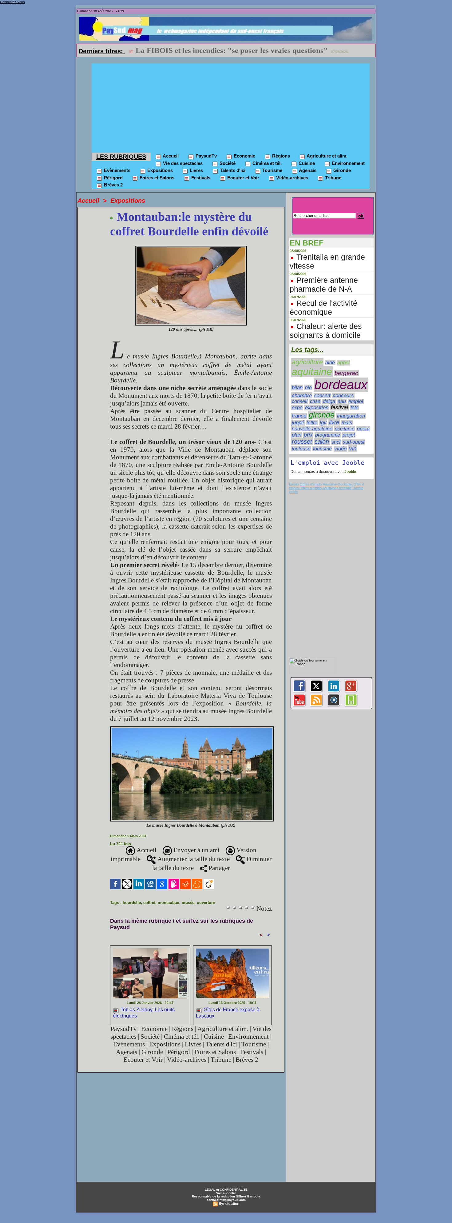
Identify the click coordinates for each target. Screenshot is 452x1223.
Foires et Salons (156, 177)
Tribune (332, 177)
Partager (218, 868)
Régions (280, 155)
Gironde (341, 170)
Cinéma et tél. (266, 163)
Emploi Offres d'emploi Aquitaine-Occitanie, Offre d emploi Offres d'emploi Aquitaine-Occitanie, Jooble (326, 486)
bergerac (346, 373)
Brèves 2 (113, 184)
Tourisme (271, 170)
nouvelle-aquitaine (312, 428)
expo (297, 407)
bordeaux (340, 385)
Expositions (159, 170)
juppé (298, 423)
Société (227, 163)
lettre (312, 422)
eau (342, 401)
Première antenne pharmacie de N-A (324, 284)
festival (339, 407)
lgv (323, 422)
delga (329, 401)
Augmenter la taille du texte (193, 859)
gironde (322, 415)
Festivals (200, 177)
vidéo (340, 449)
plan (296, 435)
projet (349, 435)
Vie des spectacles (182, 163)
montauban (168, 902)
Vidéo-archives (291, 177)
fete (355, 407)
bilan (297, 387)
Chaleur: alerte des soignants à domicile (326, 330)
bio (308, 387)
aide (330, 362)
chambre (302, 395)
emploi (355, 401)
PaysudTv (205, 155)
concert (322, 395)
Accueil (170, 155)
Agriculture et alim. (326, 155)
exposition (316, 407)
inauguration (351, 416)
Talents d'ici (232, 170)
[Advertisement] (231, 106)
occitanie (345, 428)
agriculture (307, 362)
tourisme (322, 448)
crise (315, 401)
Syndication (229, 1203)
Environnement (348, 163)
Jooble (349, 472)
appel (343, 363)
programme (327, 435)
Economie (243, 155)
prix (308, 435)
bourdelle (132, 902)
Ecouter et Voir (242, 177)
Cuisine (306, 163)
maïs (347, 422)
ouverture (206, 902)
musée (188, 902)
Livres (195, 170)
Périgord (113, 177)
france (299, 416)
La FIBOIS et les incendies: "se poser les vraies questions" (232, 50)
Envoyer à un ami (196, 850)
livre (334, 422)
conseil (299, 401)
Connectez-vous (12, 2)
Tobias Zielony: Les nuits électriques (144, 1012)
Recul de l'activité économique (323, 307)
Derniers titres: (102, 51)
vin (353, 448)
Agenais (307, 170)
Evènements (116, 170)
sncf (335, 442)
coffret (149, 902)
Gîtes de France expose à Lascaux (228, 1012)
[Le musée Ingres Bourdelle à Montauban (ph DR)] (192, 728)
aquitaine (312, 371)
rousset (302, 441)
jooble (293, 492)
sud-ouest (353, 442)
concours (343, 395)
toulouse (301, 448)
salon (322, 441)
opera (363, 428)
